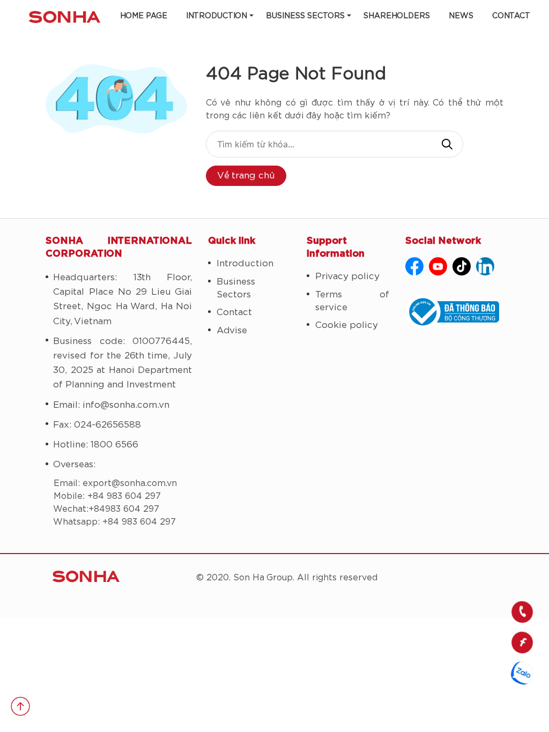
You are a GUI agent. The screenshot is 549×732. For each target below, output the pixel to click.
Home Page (143, 16)
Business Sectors (305, 16)
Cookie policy (346, 325)
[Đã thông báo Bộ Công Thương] (454, 312)
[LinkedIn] (485, 266)
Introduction (216, 16)
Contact (511, 16)
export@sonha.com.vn (130, 483)
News (461, 16)
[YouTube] (438, 266)
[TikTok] (461, 266)
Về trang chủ (246, 175)
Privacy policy (347, 276)
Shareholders (396, 16)
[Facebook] (414, 266)
